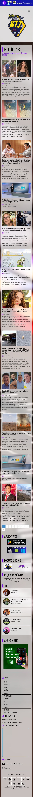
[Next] (28, 526)
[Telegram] (10, 779)
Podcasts (7, 685)
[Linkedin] (19, 783)
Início (5, 682)
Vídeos (6, 704)
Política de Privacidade (11, 713)
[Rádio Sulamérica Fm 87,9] (16, 653)
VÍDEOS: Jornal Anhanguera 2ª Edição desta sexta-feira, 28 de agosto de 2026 (16, 201)
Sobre (6, 687)
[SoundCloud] (28, 779)
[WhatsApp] (5, 779)
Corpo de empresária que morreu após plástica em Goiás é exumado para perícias (15, 80)
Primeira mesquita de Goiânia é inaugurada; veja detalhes (16, 270)
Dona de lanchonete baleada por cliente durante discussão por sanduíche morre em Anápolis (15, 310)
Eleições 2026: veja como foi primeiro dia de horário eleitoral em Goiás (14, 392)
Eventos (6, 699)
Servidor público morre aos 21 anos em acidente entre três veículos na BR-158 (16, 504)
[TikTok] (10, 783)
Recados (6, 693)
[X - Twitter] (23, 779)
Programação (8, 696)
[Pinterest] (14, 783)
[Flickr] (23, 783)
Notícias (6, 690)
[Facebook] (19, 779)
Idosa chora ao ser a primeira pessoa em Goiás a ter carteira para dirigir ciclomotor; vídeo (16, 229)
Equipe (6, 707)
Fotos (6, 701)
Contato (6, 710)
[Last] (3, 529)
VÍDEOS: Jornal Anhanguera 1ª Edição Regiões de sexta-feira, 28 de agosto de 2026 (15, 472)
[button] (29, 11)
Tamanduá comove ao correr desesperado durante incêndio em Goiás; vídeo (16, 434)
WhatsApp (8, 768)
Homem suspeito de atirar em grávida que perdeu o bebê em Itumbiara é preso (16, 120)
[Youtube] (14, 779)
